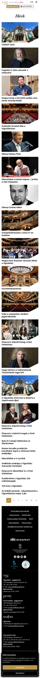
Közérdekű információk (20, 511)
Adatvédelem (14, 523)
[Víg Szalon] (21, 2)
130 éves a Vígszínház (12, 486)
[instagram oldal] (18, 557)
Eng (31, 2)
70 (26, 500)
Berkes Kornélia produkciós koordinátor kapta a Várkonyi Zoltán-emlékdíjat (19, 451)
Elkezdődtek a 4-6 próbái (13, 458)
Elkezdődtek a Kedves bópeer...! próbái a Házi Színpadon (20, 180)
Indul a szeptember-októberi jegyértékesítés (15, 315)
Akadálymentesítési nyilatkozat (20, 527)
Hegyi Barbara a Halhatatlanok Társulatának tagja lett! (16, 371)
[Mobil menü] (36, 2)
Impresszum (14, 515)
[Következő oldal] (36, 500)
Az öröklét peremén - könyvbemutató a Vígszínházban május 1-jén (20, 492)
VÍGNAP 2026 (8, 44)
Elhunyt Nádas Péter (11, 154)
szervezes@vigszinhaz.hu (16, 587)
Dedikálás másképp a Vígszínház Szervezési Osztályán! (17, 464)
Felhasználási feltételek (16, 519)
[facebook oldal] (15, 557)
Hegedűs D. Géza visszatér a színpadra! (15, 71)
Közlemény (26, 515)
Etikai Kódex (26, 523)
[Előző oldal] (3, 500)
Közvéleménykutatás (11, 288)
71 (31, 500)
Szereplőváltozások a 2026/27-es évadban (17, 234)
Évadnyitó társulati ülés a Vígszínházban (13, 127)
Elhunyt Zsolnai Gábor (12, 207)
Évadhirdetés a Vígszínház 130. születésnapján (16, 479)
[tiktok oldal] (25, 557)
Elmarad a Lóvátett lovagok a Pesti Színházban (18, 434)
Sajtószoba (20, 531)
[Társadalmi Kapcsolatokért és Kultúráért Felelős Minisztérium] (20, 552)
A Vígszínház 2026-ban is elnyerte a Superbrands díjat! (18, 399)
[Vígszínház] (5, 2)
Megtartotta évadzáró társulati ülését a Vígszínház (19, 262)
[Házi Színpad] (16, 2)
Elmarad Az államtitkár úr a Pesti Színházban (17, 472)
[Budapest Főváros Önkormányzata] (20, 541)
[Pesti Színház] (12, 2)
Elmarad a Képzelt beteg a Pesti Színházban (17, 343)
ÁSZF (31, 519)
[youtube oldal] (21, 557)
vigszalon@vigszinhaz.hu (16, 626)
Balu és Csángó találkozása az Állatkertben (16, 442)
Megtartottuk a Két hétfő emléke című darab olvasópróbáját (19, 99)
